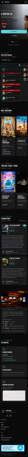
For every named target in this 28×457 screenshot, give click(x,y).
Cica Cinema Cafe (5, 426)
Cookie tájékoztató (5, 439)
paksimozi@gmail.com (11, 360)
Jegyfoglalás (13, 31)
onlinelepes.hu (10, 454)
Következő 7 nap (6, 59)
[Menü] (25, 2)
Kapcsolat (3, 429)
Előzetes (15, 35)
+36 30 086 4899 (8, 358)
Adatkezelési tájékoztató (6, 437)
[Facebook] (7, 415)
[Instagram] (10, 415)
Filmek (2, 424)
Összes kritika (23, 220)
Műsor (2, 422)
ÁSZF (2, 435)
